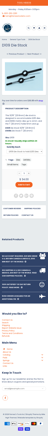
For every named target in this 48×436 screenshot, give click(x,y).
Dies (18, 160)
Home (4, 39)
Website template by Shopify (30, 417)
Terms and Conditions (12, 333)
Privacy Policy (8, 330)
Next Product (33, 54)
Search (5, 322)
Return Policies (10, 215)
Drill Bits (26, 160)
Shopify (29, 414)
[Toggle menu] (42, 354)
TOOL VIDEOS (24, 2)
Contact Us (27, 215)
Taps (24, 164)
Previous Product (16, 54)
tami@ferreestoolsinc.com (17, 16)
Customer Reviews (12, 208)
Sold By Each (13, 147)
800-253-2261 (10, 13)
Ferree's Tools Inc (17, 414)
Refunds (6, 336)
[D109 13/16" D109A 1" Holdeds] (24, 76)
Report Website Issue (11, 328)
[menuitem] (24, 349)
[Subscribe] (43, 388)
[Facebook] (5, 398)
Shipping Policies (32, 208)
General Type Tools (17, 39)
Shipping (6, 325)
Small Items (12, 164)
